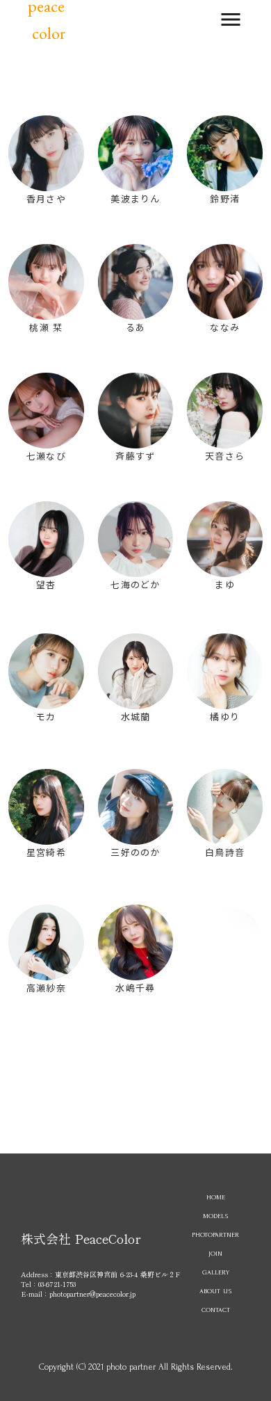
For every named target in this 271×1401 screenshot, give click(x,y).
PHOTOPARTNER (215, 1234)
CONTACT (216, 1309)
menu (230, 19)
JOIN (215, 1253)
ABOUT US (215, 1291)
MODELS (216, 1216)
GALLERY (215, 1272)
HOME (215, 1197)
